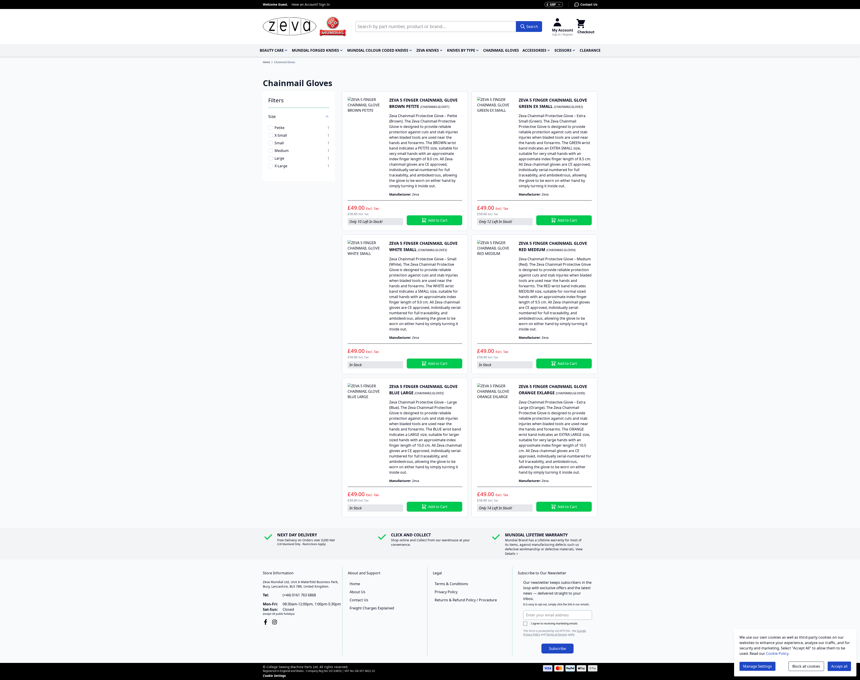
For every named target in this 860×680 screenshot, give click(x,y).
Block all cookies (806, 666)
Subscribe (557, 648)
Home (266, 62)
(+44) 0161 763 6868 (299, 595)
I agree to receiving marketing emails (554, 623)
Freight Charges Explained (372, 608)
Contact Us (588, 4)
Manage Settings (757, 666)
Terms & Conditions (451, 583)
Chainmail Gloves (284, 62)
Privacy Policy (446, 591)
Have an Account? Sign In (311, 4)
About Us (357, 591)
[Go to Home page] (304, 26)
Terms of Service (556, 634)
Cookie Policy (777, 653)
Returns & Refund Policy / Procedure (466, 600)
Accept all (839, 666)
